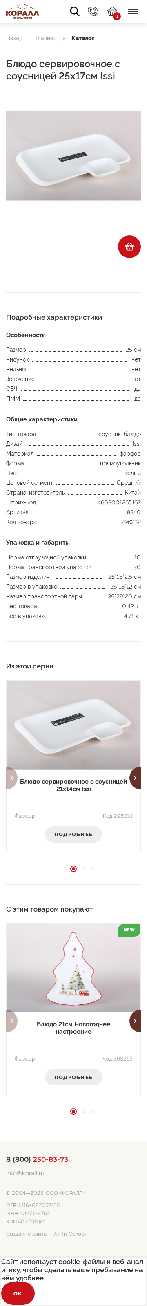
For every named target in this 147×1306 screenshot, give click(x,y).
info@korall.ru (25, 1173)
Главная (46, 38)
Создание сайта (26, 1234)
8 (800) (37, 1159)
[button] (12, 778)
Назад (14, 38)
